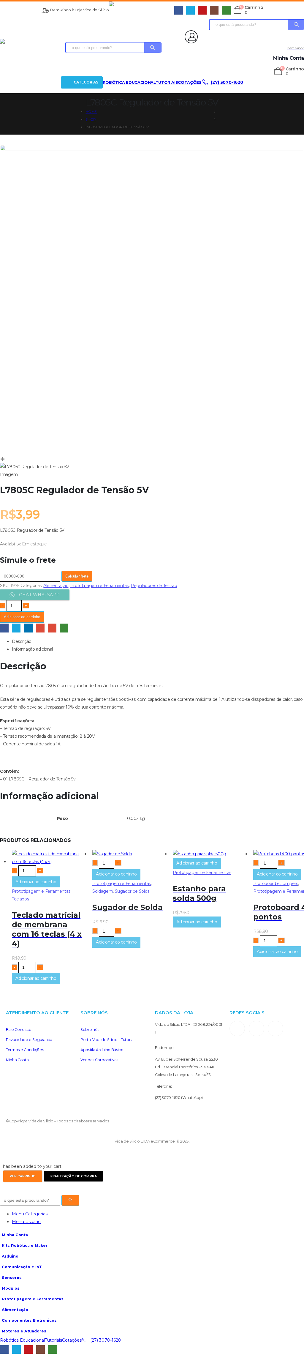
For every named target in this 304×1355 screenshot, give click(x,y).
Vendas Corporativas (99, 1060)
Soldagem (102, 891)
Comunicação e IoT (22, 1267)
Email (52, 628)
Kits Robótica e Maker (25, 1245)
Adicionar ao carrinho (22, 617)
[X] (190, 10)
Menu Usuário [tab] (26, 1221)
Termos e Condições (25, 1050)
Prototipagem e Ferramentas (99, 585)
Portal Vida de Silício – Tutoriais (108, 1039)
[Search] (152, 47)
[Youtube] (202, 10)
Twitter (16, 628)
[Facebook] (178, 10)
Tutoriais (167, 82)
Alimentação (55, 585)
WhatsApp (64, 628)
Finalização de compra (73, 1176)
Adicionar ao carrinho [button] (35, 881)
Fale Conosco (18, 1029)
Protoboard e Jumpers (275, 883)
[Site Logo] (141, 10)
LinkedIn (28, 628)
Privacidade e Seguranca (29, 1039)
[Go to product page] (49, 857)
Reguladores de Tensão (154, 585)
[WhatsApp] (226, 10)
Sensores (12, 1277)
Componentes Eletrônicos (29, 1320)
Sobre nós (89, 1029)
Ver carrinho (22, 1176)
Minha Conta (17, 1060)
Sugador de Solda (132, 891)
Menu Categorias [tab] (30, 1214)
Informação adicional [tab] (32, 649)
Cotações (189, 82)
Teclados (20, 899)
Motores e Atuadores (24, 1331)
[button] (3, 1191)
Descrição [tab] (21, 641)
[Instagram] (214, 10)
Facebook (4, 628)
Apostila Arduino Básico (102, 1050)
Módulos (11, 1288)
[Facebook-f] (256, 1028)
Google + (40, 628)
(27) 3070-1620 (226, 82)
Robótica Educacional (129, 82)
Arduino (10, 1256)
